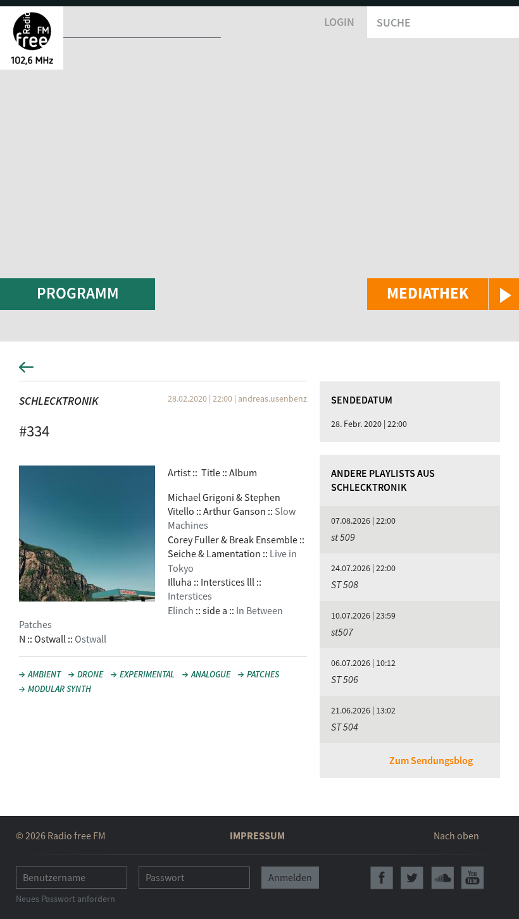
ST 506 (344, 679)
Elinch (181, 610)
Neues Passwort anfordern (65, 898)
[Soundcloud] (442, 878)
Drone (90, 674)
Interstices (190, 595)
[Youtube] (472, 878)
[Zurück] (259, 371)
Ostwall (90, 638)
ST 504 (344, 726)
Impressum (257, 835)
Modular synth (59, 688)
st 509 (343, 537)
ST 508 (344, 584)
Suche (394, 22)
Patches (263, 674)
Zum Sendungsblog (431, 760)
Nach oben (456, 835)
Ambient (44, 674)
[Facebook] (381, 878)
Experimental (147, 674)
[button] (443, 294)
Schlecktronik (58, 400)
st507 (342, 632)
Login (339, 22)
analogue (210, 674)
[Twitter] (412, 878)
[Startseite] (31, 38)
